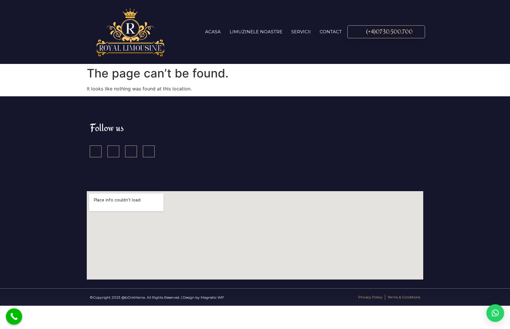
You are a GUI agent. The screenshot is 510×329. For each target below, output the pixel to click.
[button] (495, 313)
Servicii (301, 31)
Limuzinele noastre (256, 31)
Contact (331, 31)
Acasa (213, 31)
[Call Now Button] (14, 316)
